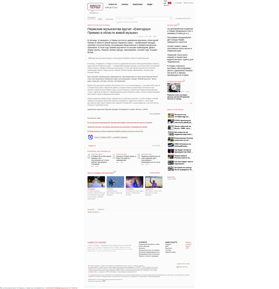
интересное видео (175, 81)
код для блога (156, 145)
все (100, 19)
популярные (109, 19)
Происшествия (96, 154)
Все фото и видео (155, 172)
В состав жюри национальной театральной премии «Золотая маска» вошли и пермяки (120, 122)
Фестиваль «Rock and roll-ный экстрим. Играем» (153, 192)
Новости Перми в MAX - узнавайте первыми (110, 137)
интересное (172, 25)
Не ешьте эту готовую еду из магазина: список (182, 116)
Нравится (92, 146)
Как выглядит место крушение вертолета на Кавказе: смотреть (183, 163)
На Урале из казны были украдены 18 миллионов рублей (183, 169)
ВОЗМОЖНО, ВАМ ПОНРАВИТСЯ (99, 151)
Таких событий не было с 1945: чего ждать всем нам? (182, 127)
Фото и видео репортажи (101, 173)
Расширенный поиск (182, 18)
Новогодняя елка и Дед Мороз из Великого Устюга (134, 192)
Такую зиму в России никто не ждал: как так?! (182, 157)
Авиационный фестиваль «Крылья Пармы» (114, 192)
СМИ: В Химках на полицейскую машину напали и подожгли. (182, 145)
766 (97, 166)
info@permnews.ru (93, 272)
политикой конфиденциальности (58, 288)
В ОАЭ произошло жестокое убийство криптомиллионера (183, 121)
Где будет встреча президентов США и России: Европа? (183, 151)
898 (147, 164)
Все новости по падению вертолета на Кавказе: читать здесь (183, 133)
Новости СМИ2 (172, 179)
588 (155, 36)
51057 (188, 91)
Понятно (74, 288)
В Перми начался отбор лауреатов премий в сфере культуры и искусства (115, 131)
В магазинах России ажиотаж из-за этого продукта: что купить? (183, 139)
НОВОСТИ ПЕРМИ (97, 242)
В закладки (179, 2)
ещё (191, 103)
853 (122, 162)
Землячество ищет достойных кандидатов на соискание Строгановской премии (117, 127)
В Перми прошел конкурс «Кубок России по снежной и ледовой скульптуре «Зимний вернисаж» (96, 194)
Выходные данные (93, 267)
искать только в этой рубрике (128, 22)
